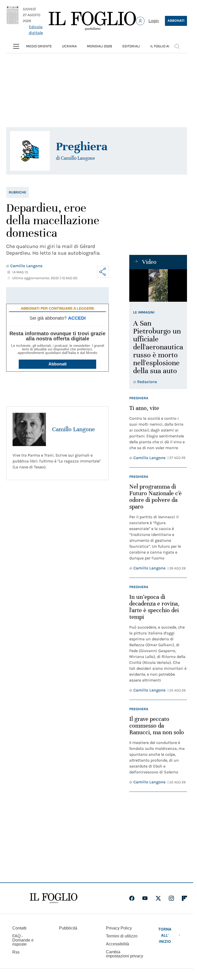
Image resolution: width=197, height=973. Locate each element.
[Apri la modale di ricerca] (177, 46)
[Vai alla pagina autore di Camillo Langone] (29, 429)
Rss (15, 952)
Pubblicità (68, 928)
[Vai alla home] (92, 21)
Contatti (19, 928)
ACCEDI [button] (77, 318)
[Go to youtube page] (144, 898)
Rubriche (17, 192)
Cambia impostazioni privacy (124, 954)
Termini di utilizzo (121, 936)
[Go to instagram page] (171, 898)
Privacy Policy (119, 928)
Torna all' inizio (164, 935)
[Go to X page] (158, 898)
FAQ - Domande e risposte (23, 940)
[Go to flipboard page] (184, 898)
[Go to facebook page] (131, 898)
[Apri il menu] (16, 46)
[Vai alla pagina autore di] (30, 151)
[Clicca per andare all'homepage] (53, 898)
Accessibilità (117, 944)
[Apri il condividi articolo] (103, 272)
